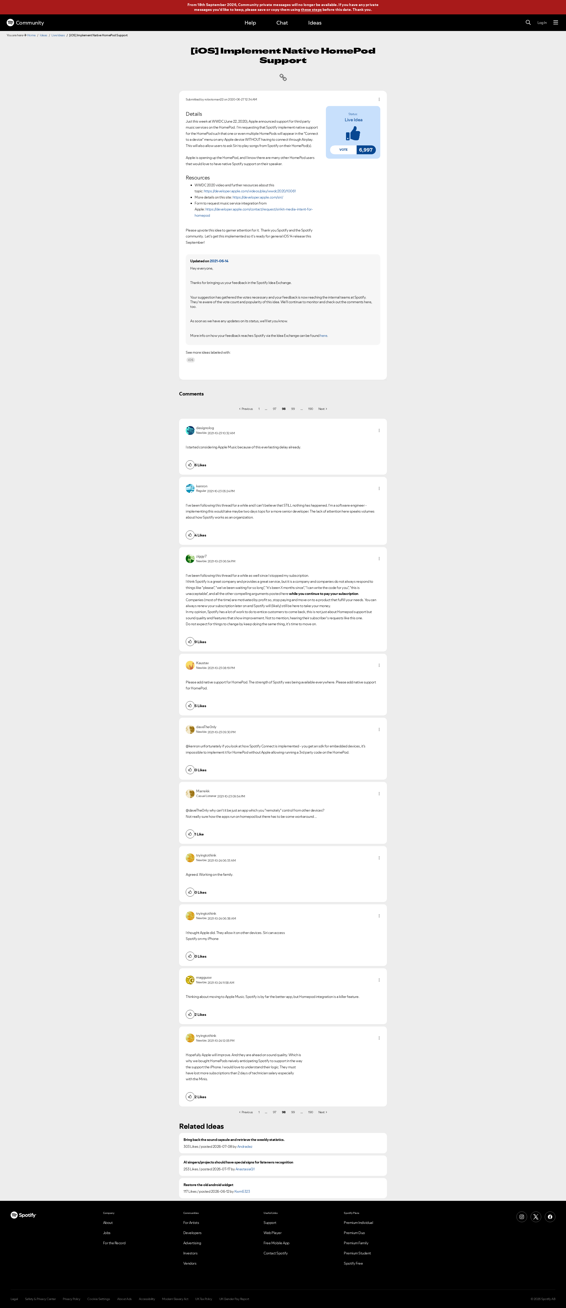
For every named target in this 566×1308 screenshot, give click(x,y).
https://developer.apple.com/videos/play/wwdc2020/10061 (250, 191)
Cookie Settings (98, 1299)
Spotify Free (353, 1263)
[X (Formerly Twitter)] (536, 1217)
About (108, 1222)
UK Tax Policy (203, 1299)
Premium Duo (354, 1232)
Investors (190, 1253)
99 (293, 409)
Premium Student (357, 1253)
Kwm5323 (242, 1191)
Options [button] (379, 99)
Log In (542, 22)
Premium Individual (358, 1222)
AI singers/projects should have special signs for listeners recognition (238, 1162)
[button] (343, 149)
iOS (190, 360)
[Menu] (555, 22)
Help (250, 22)
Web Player (272, 1232)
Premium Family (356, 1242)
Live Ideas (58, 35)
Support (270, 1222)
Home (31, 35)
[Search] (528, 22)
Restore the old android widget (208, 1185)
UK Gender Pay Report (234, 1299)
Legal (14, 1299)
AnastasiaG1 (245, 1169)
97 (274, 409)
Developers (192, 1232)
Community (30, 22)
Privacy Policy (71, 1299)
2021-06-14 (219, 261)
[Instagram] (521, 1217)
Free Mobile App (276, 1242)
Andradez (244, 1146)
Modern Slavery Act (175, 1299)
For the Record (114, 1242)
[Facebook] (550, 1217)
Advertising (192, 1242)
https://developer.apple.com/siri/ (258, 197)
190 (310, 409)
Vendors (190, 1263)
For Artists (191, 1222)
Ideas (314, 22)
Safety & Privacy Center (40, 1299)
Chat (282, 22)
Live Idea (354, 120)
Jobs (107, 1232)
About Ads (124, 1299)
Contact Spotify (276, 1253)
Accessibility (147, 1299)
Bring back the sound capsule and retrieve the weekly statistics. (234, 1139)
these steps (311, 9)
